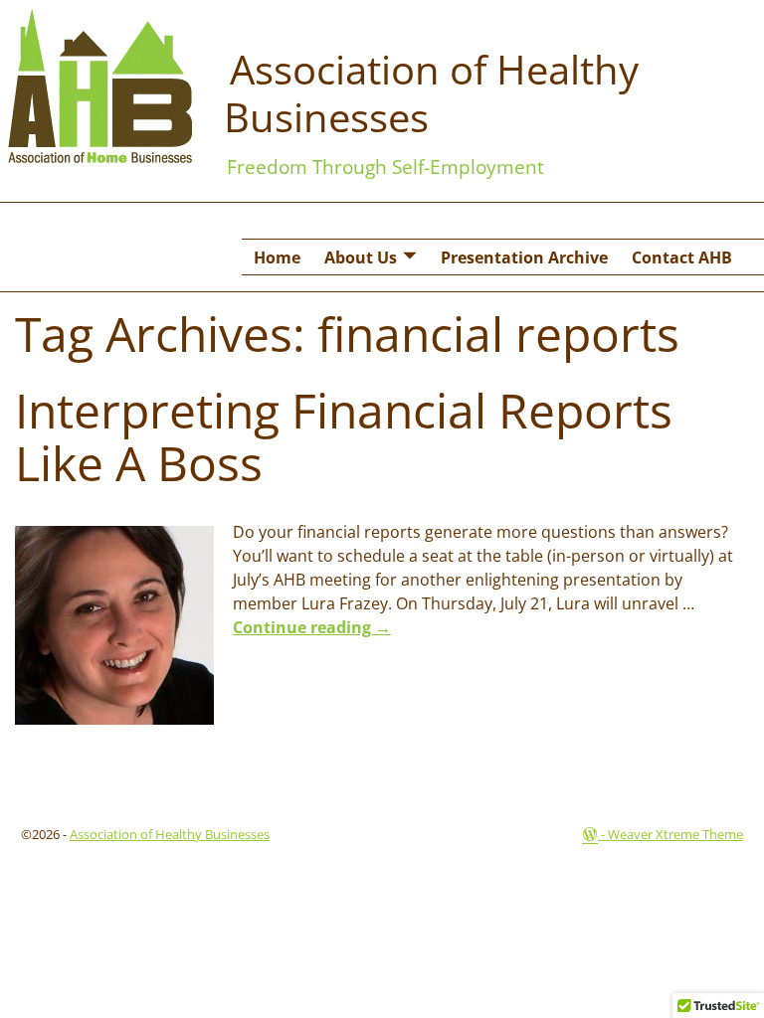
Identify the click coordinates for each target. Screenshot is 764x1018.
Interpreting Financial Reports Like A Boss (343, 436)
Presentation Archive (524, 257)
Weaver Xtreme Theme (675, 834)
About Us (360, 257)
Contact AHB (682, 257)
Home (277, 257)
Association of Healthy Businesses (431, 93)
